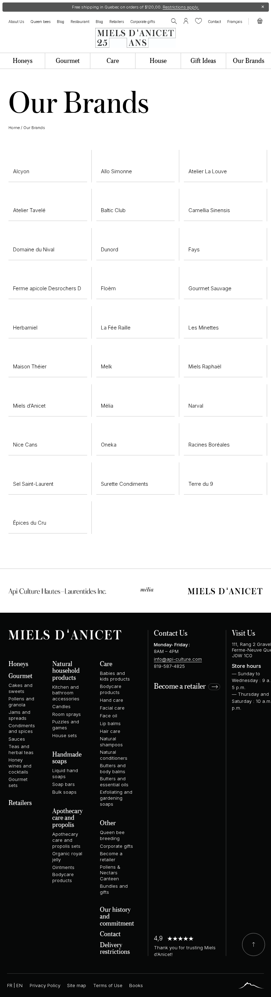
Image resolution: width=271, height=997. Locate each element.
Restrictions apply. (181, 7)
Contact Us (170, 632)
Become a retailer (180, 686)
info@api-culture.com (178, 659)
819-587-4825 (169, 666)
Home (14, 127)
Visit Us (243, 632)
